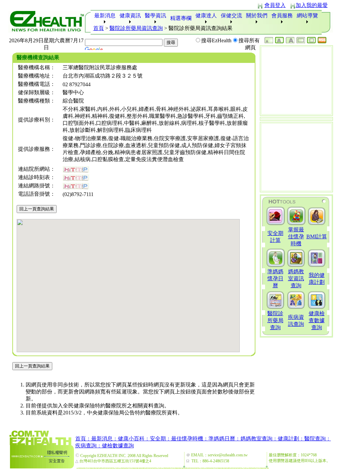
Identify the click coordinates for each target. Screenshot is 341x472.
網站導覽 (307, 15)
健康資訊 (130, 15)
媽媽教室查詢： (259, 438)
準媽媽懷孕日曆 (275, 278)
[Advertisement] (296, 80)
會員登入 (275, 5)
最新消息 (105, 15)
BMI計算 (316, 236)
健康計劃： (291, 438)
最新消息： (104, 438)
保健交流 (231, 15)
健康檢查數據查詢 (317, 320)
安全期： (160, 438)
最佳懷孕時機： (189, 438)
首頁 (98, 28)
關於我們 (256, 15)
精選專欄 (180, 18)
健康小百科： (134, 438)
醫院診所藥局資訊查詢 (136, 28)
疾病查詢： (88, 445)
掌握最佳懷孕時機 (296, 236)
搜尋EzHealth (216, 40)
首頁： (83, 438)
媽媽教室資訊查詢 (296, 278)
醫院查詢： (317, 438)
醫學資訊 (155, 15)
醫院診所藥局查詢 (275, 320)
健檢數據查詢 (118, 445)
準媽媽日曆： (224, 438)
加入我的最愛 (312, 5)
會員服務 (282, 15)
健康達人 (206, 15)
